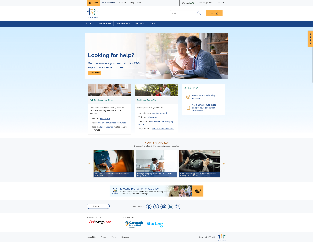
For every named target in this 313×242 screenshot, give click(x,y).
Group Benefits (123, 23)
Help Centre (135, 3)
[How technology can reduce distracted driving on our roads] (199, 163)
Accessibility (91, 237)
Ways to (188, 3)
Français (220, 3)
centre (154, 117)
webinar (170, 128)
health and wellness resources (112, 122)
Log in (212, 13)
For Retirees (105, 23)
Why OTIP (140, 23)
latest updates (106, 127)
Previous (89, 163)
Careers (122, 3)
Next (223, 163)
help (149, 117)
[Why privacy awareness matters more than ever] (114, 163)
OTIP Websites (108, 3)
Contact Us (155, 23)
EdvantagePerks (205, 3)
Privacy (103, 237)
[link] (113, 164)
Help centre (105, 118)
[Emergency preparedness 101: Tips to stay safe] (156, 163)
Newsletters (126, 237)
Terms (114, 237)
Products (90, 23)
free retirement (159, 128)
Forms (95, 3)
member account (159, 113)
